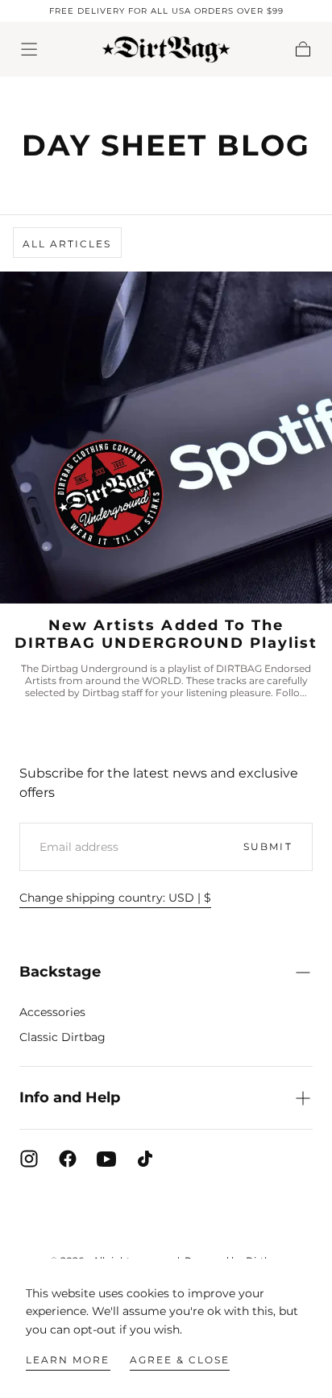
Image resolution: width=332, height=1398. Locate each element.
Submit (267, 846)
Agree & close (180, 1360)
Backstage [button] (60, 972)
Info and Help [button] (69, 1097)
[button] (29, 49)
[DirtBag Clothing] (166, 1217)
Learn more (68, 1360)
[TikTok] (145, 1158)
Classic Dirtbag (62, 1037)
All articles (67, 244)
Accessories (52, 1012)
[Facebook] (67, 1158)
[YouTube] (106, 1158)
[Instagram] (29, 1158)
